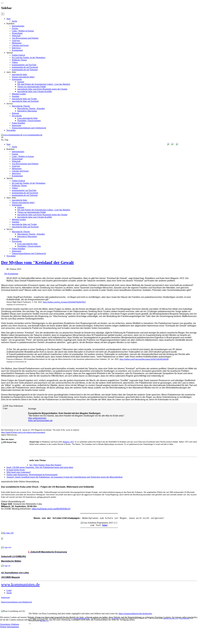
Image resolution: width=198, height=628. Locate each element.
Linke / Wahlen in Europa (23, 31)
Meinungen (17, 43)
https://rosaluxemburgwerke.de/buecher (135, 613)
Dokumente (17, 79)
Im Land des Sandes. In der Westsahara (28, 57)
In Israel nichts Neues (15, 470)
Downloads (17, 116)
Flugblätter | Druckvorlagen (29, 120)
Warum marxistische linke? (23, 77)
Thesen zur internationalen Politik (31, 86)
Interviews (16, 48)
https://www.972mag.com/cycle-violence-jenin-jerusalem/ (23, 432)
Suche (14, 21)
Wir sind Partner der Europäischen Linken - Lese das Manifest (43, 84)
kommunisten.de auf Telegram (25, 69)
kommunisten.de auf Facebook (25, 67)
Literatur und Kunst (20, 45)
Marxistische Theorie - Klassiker (31, 108)
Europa (15, 28)
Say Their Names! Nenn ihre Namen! (45, 465)
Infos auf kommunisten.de (40, 420)
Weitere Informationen (9, 627)
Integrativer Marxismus (27, 111)
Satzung (20, 82)
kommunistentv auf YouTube (24, 65)
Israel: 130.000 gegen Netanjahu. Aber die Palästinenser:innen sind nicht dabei (39, 467)
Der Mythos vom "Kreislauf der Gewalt (37, 262)
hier (105, 525)
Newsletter (11, 130)
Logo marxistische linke (27, 118)
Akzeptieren (5, 624)
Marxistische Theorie (21, 106)
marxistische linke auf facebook (25, 101)
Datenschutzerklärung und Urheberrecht (29, 128)
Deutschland (17, 33)
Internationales (18, 26)
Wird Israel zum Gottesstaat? (18, 472)
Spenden (15, 96)
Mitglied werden (19, 94)
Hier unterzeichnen (37, 418)
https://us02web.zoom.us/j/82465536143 (51, 509)
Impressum (16, 125)
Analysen (16, 40)
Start (8, 19)
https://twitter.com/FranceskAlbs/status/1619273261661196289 (144, 359)
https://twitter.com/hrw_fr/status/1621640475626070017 (64, 302)
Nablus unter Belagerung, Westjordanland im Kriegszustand (31, 474)
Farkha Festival (18, 55)
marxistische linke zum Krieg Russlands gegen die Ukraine (42, 89)
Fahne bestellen (18, 123)
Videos (15, 62)
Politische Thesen (19, 60)
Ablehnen (15, 624)
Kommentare (17, 50)
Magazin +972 (68, 442)
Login (9, 590)
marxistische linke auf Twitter (24, 99)
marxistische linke (19, 74)
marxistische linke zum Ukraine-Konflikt (34, 91)
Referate (15, 113)
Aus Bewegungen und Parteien (25, 38)
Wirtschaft (16, 35)
